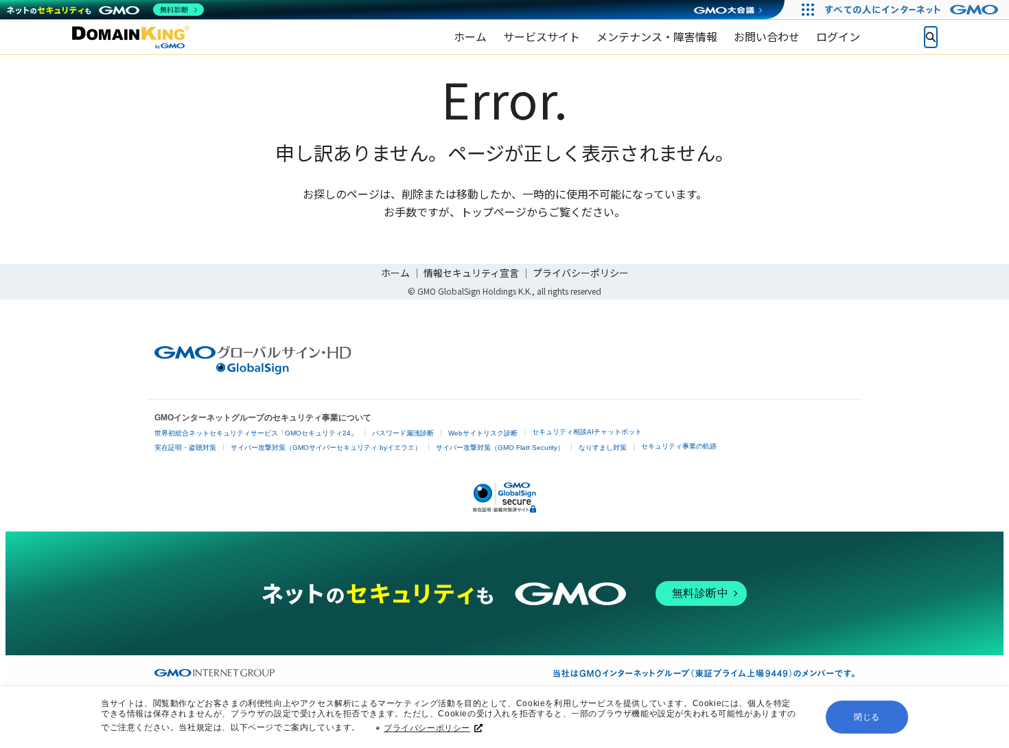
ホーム (395, 273)
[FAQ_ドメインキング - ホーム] (130, 37)
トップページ (493, 211)
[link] (470, 37)
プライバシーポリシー (427, 728)
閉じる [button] (867, 717)
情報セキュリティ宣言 (471, 273)
